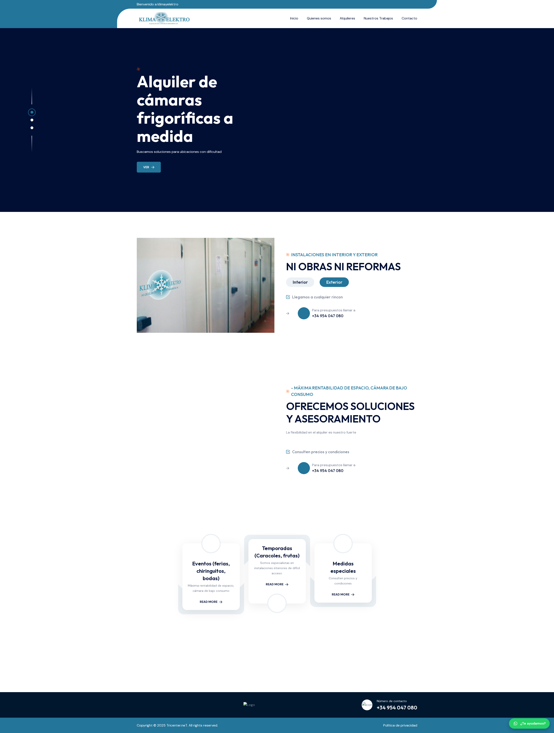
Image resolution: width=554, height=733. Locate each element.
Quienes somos (319, 18)
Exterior (334, 282)
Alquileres (347, 18)
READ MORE (208, 602)
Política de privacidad (400, 725)
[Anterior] (159, 665)
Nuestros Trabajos (378, 18)
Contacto (409, 18)
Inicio (294, 18)
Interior (300, 282)
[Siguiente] (395, 665)
